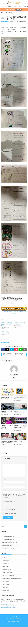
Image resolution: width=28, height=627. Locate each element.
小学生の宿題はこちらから (8, 536)
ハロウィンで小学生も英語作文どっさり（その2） (6, 324)
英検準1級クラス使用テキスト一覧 (9, 542)
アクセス (21, 311)
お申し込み (18, 9)
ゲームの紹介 (6, 566)
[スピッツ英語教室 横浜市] (14, 2)
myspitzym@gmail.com (10, 605)
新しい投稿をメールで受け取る (9, 513)
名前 (4, 479)
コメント (5, 463)
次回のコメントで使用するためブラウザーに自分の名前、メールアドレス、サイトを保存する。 (14, 495)
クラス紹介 (9, 311)
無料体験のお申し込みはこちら (8, 607)
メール (5, 484)
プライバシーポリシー (11, 618)
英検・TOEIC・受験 (7, 572)
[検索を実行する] (25, 526)
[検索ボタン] (2, 2)
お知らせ (5, 557)
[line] (15, 616)
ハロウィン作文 (5, 331)
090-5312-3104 (7, 604)
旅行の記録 (5, 587)
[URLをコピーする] (25, 349)
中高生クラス (6, 563)
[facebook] (11, 616)
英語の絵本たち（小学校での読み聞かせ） (12, 578)
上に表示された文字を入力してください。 (11, 501)
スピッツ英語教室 (14, 374)
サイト (4, 489)
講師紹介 (15, 311)
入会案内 (3, 311)
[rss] (17, 616)
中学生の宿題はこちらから (8, 539)
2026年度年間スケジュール (8, 548)
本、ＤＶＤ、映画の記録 (8, 575)
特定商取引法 (18, 618)
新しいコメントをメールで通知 (9, 509)
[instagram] (14, 378)
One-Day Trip (6, 584)
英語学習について (7, 569)
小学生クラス (5, 21)
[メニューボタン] (25, 2)
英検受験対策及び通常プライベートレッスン (12, 545)
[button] (3, 349)
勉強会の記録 (6, 590)
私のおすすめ (6, 581)
